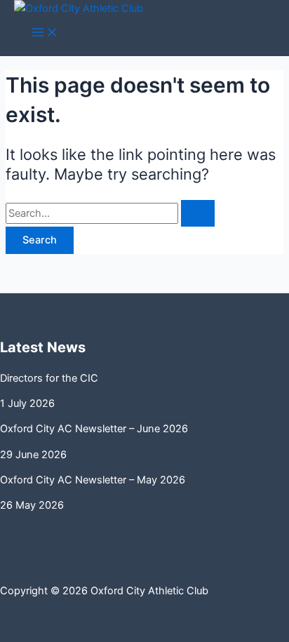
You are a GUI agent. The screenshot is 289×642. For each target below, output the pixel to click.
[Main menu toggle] (45, 33)
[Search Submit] (198, 213)
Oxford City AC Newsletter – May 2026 (92, 480)
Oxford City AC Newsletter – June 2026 (94, 428)
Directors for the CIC (49, 378)
